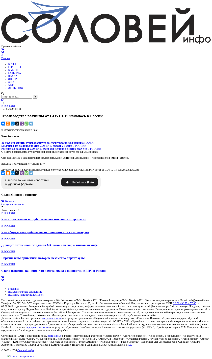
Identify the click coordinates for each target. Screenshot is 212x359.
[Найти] (35, 97)
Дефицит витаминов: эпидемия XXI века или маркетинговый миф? (50, 245)
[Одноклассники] (8, 124)
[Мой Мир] (13, 124)
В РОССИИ (15, 64)
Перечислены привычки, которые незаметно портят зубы (43, 258)
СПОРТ (12, 81)
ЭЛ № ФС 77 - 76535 (184, 303)
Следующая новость (12, 204)
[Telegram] (31, 124)
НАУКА (12, 76)
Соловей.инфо (25, 350)
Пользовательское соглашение (25, 291)
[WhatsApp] (26, 124)
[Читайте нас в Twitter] (2, 52)
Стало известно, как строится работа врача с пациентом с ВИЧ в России (53, 270)
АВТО (11, 84)
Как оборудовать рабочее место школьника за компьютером (45, 232)
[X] (17, 124)
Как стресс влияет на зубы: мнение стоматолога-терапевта (43, 219)
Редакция (13, 288)
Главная (5, 58)
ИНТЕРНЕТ (15, 78)
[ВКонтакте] (3, 124)
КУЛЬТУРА (14, 73)
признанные (54, 335)
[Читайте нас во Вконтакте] (2, 49)
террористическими (37, 327)
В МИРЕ (13, 70)
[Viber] (22, 124)
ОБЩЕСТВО (15, 87)
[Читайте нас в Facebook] (2, 55)
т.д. (130, 344)
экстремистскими (52, 318)
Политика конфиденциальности (26, 294)
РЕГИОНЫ (14, 67)
